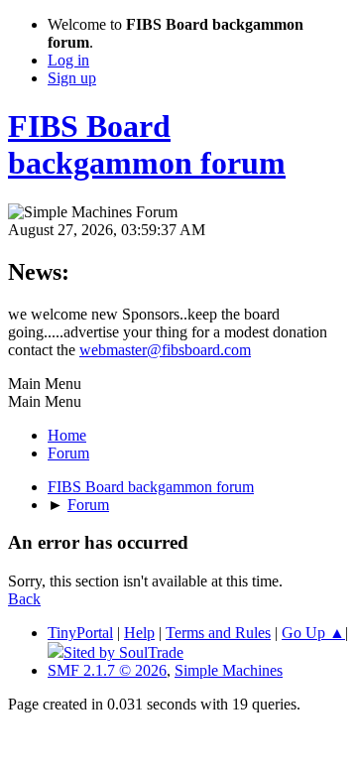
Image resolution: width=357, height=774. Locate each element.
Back (24, 598)
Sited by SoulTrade (123, 652)
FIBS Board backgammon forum (147, 144)
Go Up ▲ (313, 632)
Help (139, 632)
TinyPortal (80, 632)
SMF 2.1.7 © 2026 (107, 670)
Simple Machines (229, 670)
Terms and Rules (218, 632)
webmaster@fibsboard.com (165, 349)
